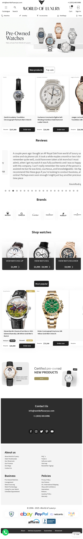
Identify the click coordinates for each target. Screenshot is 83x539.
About (23, 531)
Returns (44, 491)
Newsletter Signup (47, 466)
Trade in (44, 459)
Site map (44, 463)
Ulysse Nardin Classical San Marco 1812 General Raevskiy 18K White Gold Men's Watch (18, 333)
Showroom (58, 531)
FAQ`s (44, 456)
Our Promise (9, 463)
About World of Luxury (12, 456)
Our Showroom (9, 461)
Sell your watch (46, 461)
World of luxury (41, 8)
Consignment (9, 482)
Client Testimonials (11, 459)
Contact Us (8, 468)
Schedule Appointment (12, 491)
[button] (5, 191)
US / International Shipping (50, 485)
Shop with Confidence (49, 487)
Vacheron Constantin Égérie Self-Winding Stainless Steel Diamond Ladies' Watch (50, 119)
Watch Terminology (11, 487)
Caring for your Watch (12, 489)
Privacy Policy (46, 480)
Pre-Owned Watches (11, 480)
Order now (27, 129)
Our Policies (45, 482)
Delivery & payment (34, 531)
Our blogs (8, 466)
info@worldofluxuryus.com (12, 2)
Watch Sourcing (10, 485)
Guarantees (45, 489)
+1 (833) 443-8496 (74, 2)
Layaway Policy (46, 494)
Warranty (44, 496)
